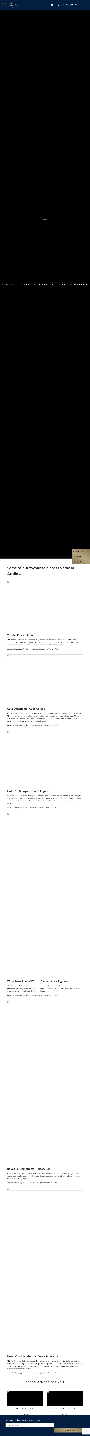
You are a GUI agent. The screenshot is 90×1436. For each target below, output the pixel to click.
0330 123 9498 (70, 5)
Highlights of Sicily (65, 1409)
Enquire (79, 551)
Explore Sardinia (25, 1409)
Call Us (79, 562)
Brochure (80, 556)
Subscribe (69, 1430)
